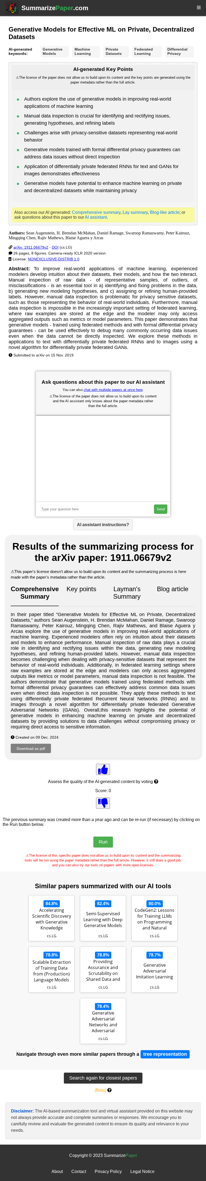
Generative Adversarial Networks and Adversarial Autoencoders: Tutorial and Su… (103, 1022)
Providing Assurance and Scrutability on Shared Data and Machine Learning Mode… (103, 971)
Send (161, 509)
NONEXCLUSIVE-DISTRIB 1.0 (53, 259)
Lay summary (135, 212)
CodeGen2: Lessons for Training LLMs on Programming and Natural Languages (154, 919)
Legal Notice (142, 1171)
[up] (103, 769)
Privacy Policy (108, 1171)
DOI (55, 247)
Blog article (172, 589)
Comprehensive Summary (35, 592)
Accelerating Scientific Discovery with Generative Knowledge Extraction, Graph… (51, 919)
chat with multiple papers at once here (113, 390)
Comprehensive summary (96, 212)
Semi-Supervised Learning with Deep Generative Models (103, 919)
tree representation (165, 1054)
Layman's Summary (127, 592)
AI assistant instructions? (103, 524)
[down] (103, 803)
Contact (78, 1171)
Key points (81, 589)
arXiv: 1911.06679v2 (30, 247)
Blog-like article (164, 212)
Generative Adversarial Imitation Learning (154, 971)
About (57, 1171)
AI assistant (96, 217)
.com (54, 8)
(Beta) (100, 1090)
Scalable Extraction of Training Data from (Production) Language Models (51, 971)
